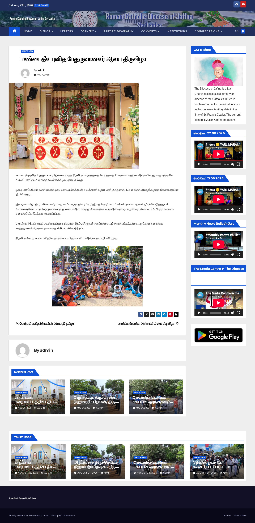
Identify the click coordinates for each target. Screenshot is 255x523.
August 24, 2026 (88, 473)
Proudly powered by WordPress (25, 515)
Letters (66, 31)
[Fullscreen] (238, 164)
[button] (236, 31)
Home (28, 31)
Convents (149, 31)
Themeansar (68, 515)
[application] (218, 154)
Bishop (45, 31)
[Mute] (232, 164)
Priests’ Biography (119, 31)
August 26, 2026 (28, 473)
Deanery (88, 31)
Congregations (207, 31)
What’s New (240, 515)
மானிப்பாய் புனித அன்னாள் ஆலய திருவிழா (147, 323)
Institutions (177, 31)
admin (41, 70)
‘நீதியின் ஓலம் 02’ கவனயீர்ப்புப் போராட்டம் (211, 464)
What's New (27, 51)
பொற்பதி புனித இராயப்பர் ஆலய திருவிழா (46, 323)
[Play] (199, 164)
